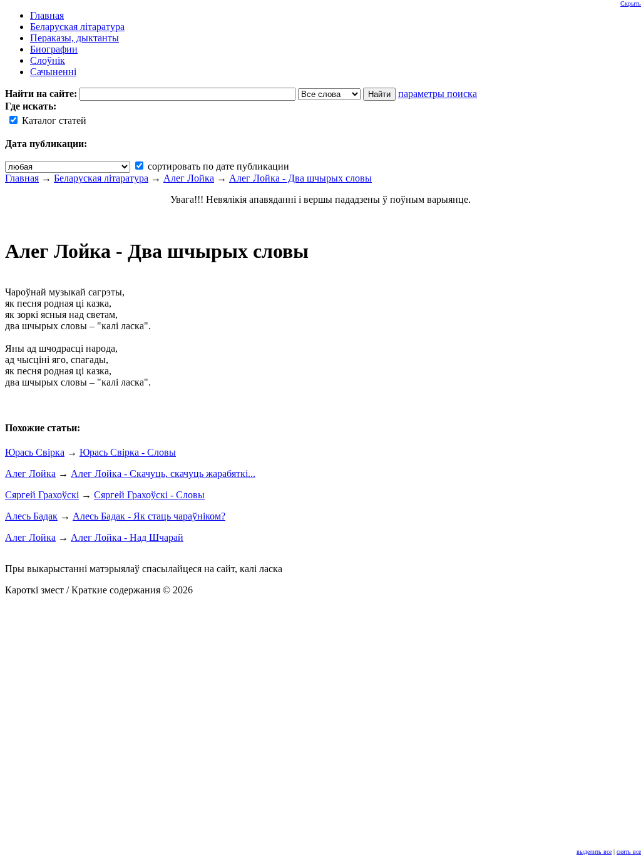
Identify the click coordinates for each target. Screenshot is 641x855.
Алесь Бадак (31, 516)
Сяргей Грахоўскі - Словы (149, 494)
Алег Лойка (188, 178)
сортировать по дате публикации (217, 166)
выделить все (594, 851)
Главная (22, 178)
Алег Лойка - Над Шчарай (127, 537)
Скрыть (630, 3)
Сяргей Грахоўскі (42, 494)
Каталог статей (52, 120)
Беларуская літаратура (101, 178)
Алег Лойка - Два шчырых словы (300, 178)
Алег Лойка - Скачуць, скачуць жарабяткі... (163, 473)
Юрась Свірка (34, 452)
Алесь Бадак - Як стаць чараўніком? (149, 516)
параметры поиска (437, 93)
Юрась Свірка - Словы (127, 452)
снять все (629, 851)
